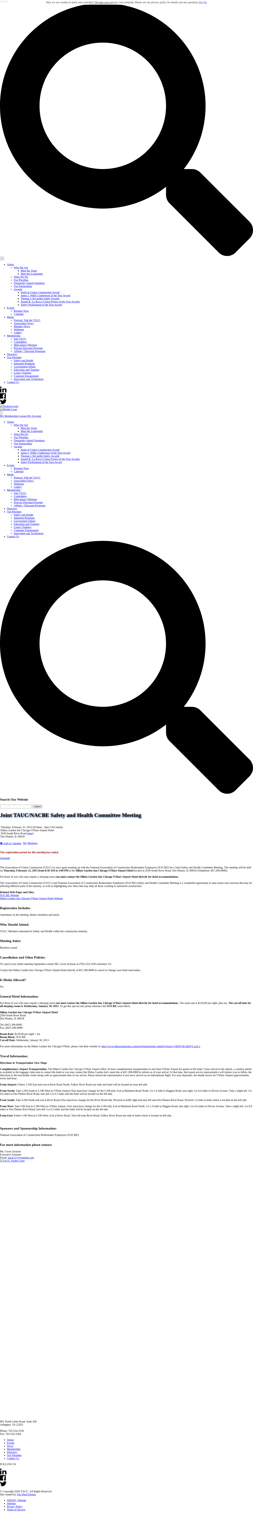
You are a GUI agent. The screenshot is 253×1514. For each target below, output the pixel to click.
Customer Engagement (26, 376)
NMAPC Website (16, 1500)
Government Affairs (24, 366)
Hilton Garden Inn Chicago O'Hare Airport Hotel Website (31, 898)
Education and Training (26, 369)
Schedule (5, 858)
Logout (23, 416)
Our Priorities (21, 280)
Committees (20, 341)
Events (10, 307)
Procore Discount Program (28, 348)
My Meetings (30, 843)
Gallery (18, 332)
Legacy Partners (22, 372)
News (10, 1446)
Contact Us (13, 382)
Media (10, 317)
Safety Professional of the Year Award (41, 304)
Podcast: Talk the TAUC (27, 320)
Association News (24, 323)
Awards (18, 289)
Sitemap (11, 1503)
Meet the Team (29, 270)
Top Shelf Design (26, 1494)
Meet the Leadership (32, 273)
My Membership (9, 416)
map (30, 833)
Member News (22, 326)
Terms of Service (16, 1509)
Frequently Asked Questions (29, 283)
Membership (13, 335)
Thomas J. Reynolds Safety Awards (40, 298)
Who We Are (21, 267)
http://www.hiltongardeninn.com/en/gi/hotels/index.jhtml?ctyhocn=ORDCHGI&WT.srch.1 (150, 1046)
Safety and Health (23, 360)
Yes (201, 2)
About (10, 264)
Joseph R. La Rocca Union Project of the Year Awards (50, 301)
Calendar (19, 314)
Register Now (21, 310)
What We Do (21, 276)
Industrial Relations (24, 363)
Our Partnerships (23, 286)
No (205, 2)
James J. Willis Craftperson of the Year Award (45, 295)
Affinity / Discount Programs (29, 351)
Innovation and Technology (29, 379)
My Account (34, 416)
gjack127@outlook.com (21, 1157)
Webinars (19, 329)
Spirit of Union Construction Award (40, 292)
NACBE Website (9, 895)
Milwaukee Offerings (25, 345)
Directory (12, 354)
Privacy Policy (15, 1506)
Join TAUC (20, 338)
